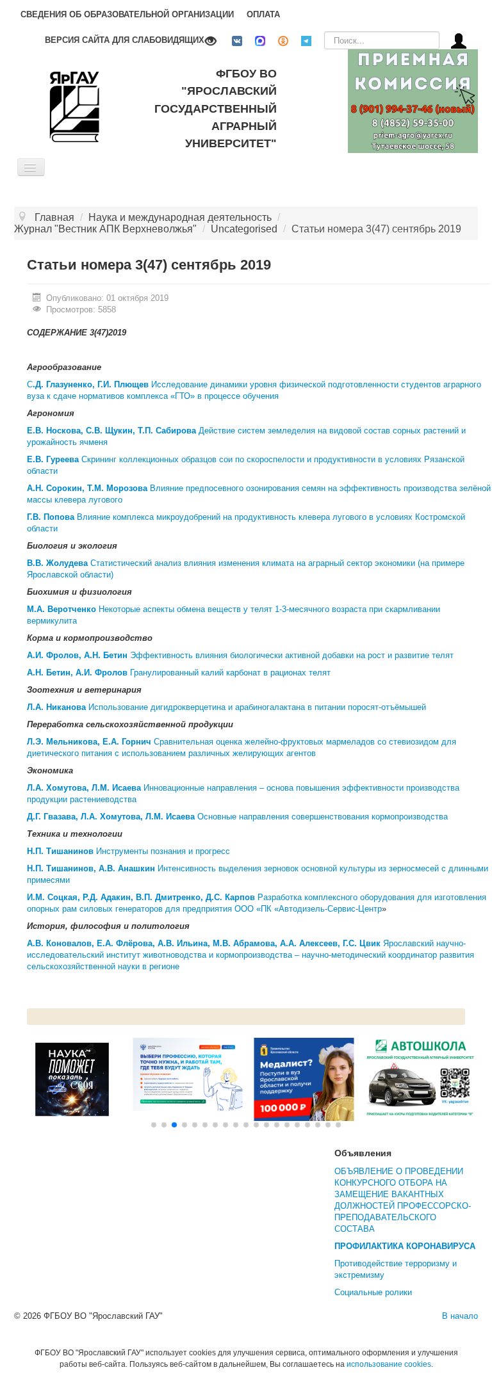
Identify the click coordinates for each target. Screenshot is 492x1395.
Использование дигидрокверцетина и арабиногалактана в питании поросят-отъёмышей (226, 707)
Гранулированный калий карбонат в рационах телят (179, 672)
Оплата (263, 14)
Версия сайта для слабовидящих (124, 40)
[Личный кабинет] (459, 40)
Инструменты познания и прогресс (128, 851)
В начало (460, 1316)
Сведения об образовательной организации (127, 14)
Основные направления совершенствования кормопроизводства (237, 816)
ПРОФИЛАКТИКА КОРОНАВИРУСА (404, 1246)
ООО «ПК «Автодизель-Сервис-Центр (308, 909)
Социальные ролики (373, 1292)
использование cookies (389, 1364)
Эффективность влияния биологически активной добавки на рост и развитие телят (240, 655)
